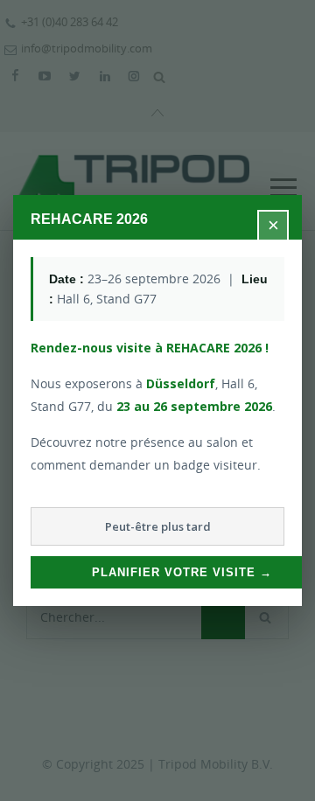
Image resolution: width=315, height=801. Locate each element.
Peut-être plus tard (158, 526)
